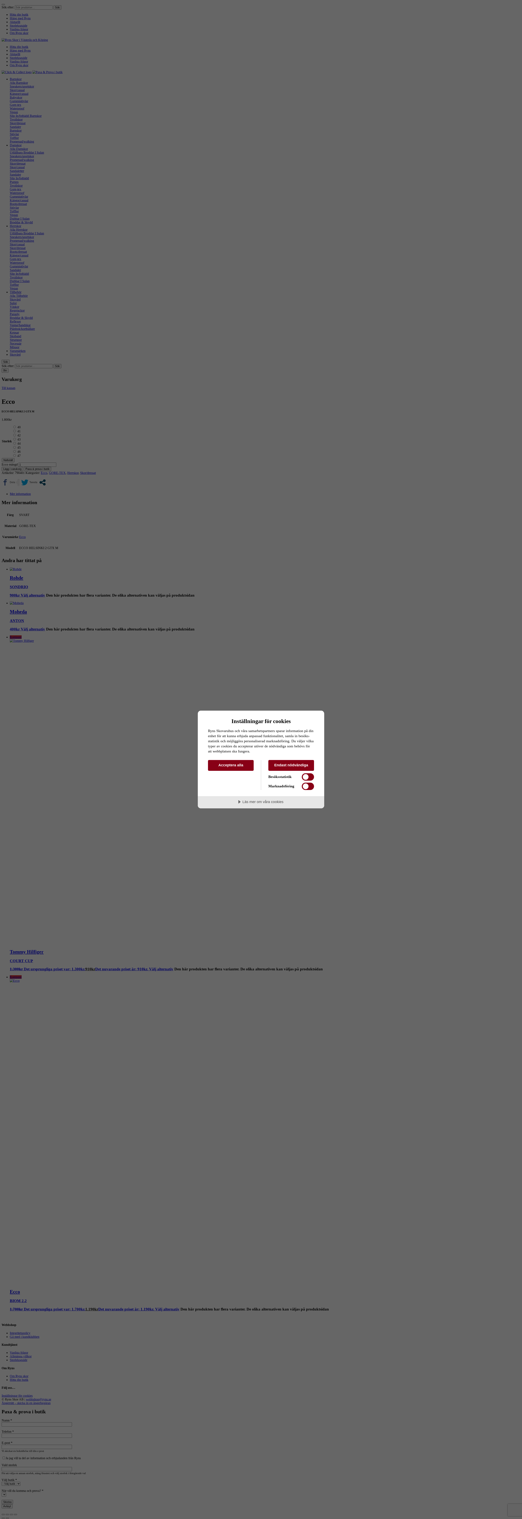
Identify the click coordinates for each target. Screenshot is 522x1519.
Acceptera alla (230, 765)
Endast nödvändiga (291, 765)
